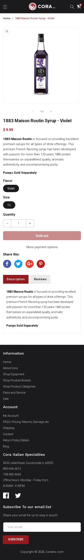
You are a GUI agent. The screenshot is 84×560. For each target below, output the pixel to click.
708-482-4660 (12, 474)
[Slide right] (50, 111)
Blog (6, 446)
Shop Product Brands (17, 380)
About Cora (10, 368)
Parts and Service (14, 392)
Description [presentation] (16, 279)
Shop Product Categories (19, 386)
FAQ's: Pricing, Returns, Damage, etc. (26, 421)
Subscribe (15, 539)
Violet (11, 188)
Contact (8, 434)
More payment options (42, 247)
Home (6, 18)
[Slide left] (33, 111)
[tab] (16, 279)
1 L (9, 205)
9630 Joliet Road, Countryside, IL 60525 (28, 463)
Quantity (9, 214)
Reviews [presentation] (40, 279)
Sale (6, 398)
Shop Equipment (13, 374)
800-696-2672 (12, 468)
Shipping (8, 428)
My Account (11, 415)
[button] (5, 6)
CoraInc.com (55, 552)
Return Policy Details (16, 440)
